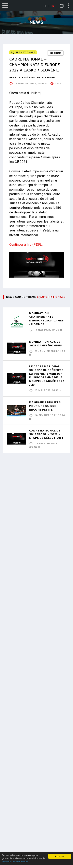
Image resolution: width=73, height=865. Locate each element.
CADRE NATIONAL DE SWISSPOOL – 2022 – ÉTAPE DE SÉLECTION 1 (46, 434)
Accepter (59, 856)
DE (45, 6)
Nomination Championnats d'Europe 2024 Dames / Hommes (46, 318)
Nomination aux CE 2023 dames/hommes (45, 344)
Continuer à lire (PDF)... (26, 245)
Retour (55, 53)
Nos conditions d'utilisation (15, 861)
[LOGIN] (62, 6)
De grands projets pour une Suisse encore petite (45, 406)
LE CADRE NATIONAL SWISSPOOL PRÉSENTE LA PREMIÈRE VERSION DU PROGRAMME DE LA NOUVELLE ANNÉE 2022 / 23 (46, 375)
